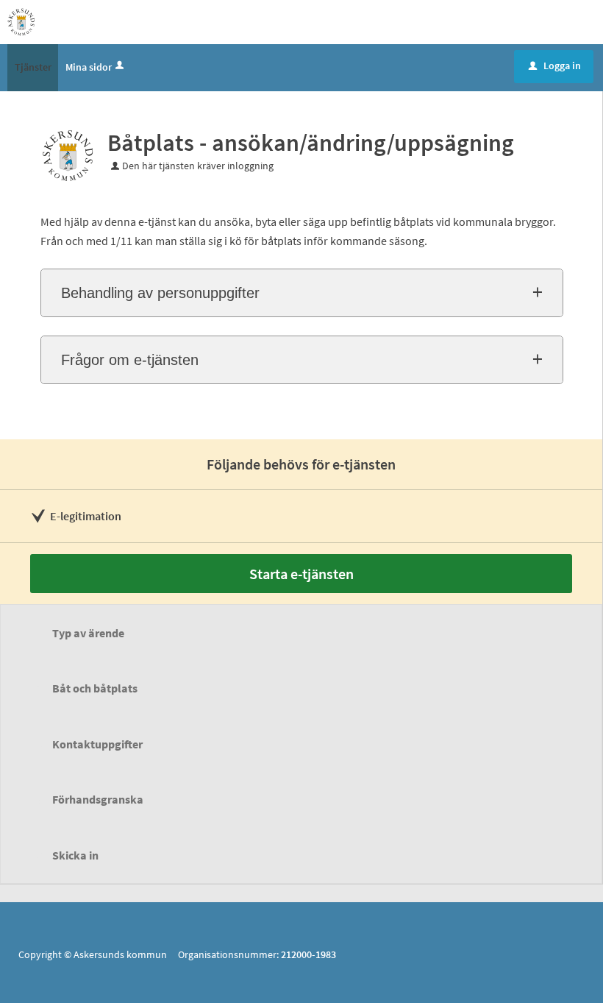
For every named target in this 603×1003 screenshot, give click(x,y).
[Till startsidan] (21, 20)
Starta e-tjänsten (301, 573)
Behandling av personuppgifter (160, 293)
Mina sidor (88, 67)
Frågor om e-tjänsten (130, 360)
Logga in (555, 65)
